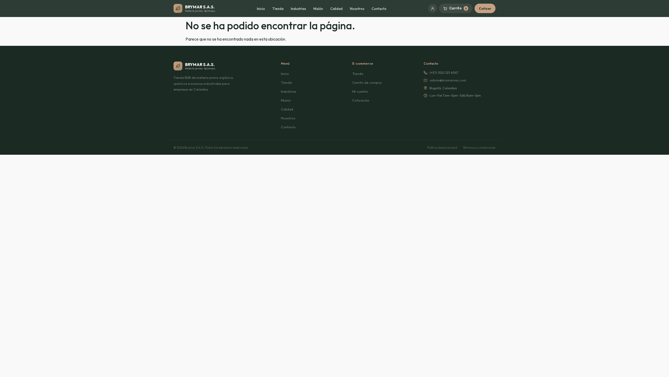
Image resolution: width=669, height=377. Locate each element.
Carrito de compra (367, 82)
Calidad (336, 9)
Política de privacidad (442, 147)
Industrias (298, 9)
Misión (318, 9)
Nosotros (357, 9)
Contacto (379, 9)
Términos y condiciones (479, 147)
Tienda (278, 9)
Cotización (360, 100)
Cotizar (485, 8)
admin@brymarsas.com (448, 80)
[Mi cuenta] (432, 8)
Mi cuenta (360, 91)
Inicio (261, 9)
